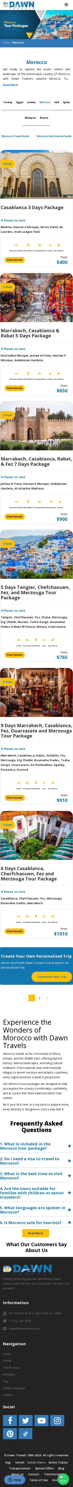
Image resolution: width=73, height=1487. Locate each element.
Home (6, 42)
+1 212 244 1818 (20, 1321)
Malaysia (30, 117)
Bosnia (44, 117)
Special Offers (44, 1468)
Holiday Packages (14, 1388)
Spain (66, 102)
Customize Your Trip (52, 977)
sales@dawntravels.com (24, 1328)
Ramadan (9, 1374)
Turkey (7, 102)
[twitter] (26, 1421)
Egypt (20, 102)
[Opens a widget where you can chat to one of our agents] (14, 1480)
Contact (8, 1395)
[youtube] (41, 1421)
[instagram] (57, 1421)
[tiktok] (25, 1434)
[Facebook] (10, 1421)
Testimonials (53, 1474)
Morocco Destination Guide (54, 136)
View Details (15, 260)
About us (17, 1474)
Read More (10, 85)
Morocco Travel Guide (15, 136)
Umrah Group (11, 1367)
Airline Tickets (58, 1462)
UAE (56, 102)
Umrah (7, 1360)
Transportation (19, 1468)
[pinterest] (10, 1434)
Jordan (31, 102)
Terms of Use (38, 1480)
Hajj (5, 1381)
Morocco (45, 102)
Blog (61, 1468)
